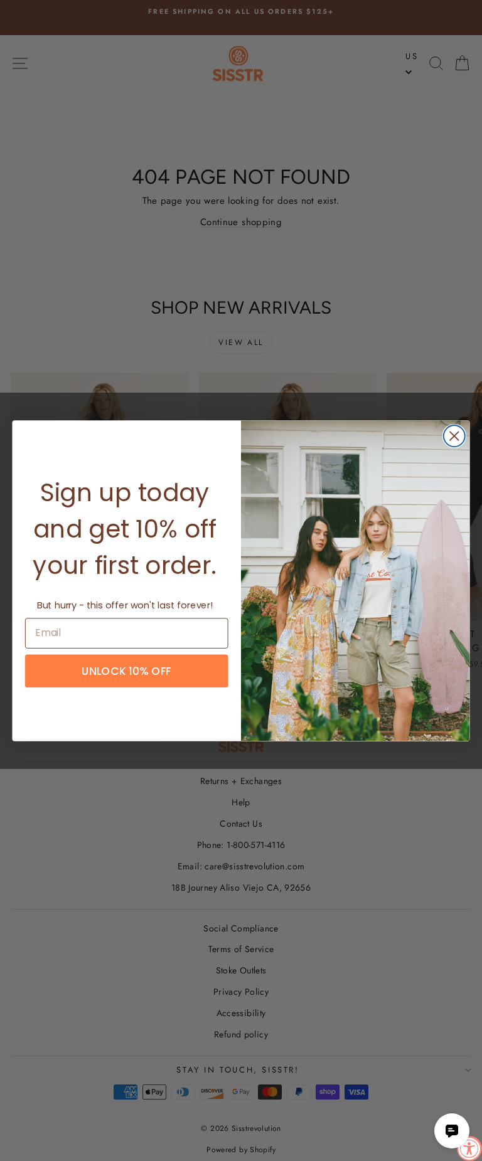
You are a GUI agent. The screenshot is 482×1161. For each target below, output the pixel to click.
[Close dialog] (454, 436)
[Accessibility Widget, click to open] (469, 1148)
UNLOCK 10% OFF (126, 670)
